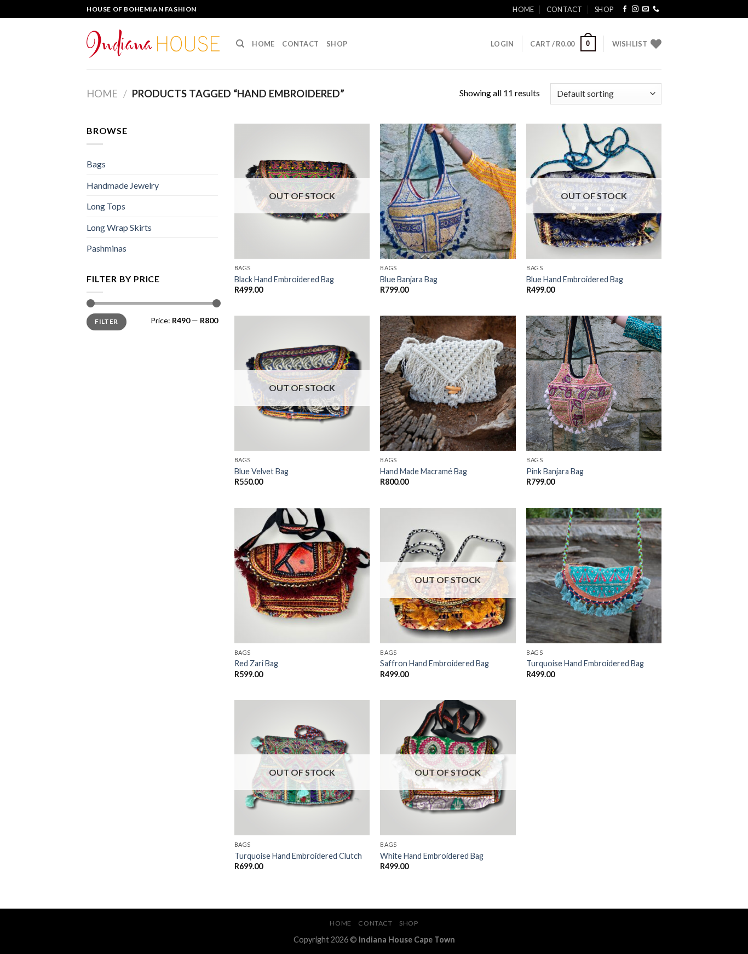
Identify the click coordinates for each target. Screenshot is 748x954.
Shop (604, 9)
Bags (96, 164)
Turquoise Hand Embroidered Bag (585, 663)
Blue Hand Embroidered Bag (574, 279)
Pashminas (106, 248)
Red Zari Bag (256, 663)
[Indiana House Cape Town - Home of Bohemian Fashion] (153, 44)
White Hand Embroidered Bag (432, 855)
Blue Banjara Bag (409, 279)
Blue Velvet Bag (261, 471)
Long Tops (106, 206)
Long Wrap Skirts (119, 227)
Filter (106, 321)
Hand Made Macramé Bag (423, 471)
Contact (564, 9)
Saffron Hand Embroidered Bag (434, 663)
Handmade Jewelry (123, 185)
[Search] (240, 43)
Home (523, 9)
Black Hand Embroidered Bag (284, 279)
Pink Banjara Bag (555, 471)
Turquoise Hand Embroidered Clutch (298, 855)
